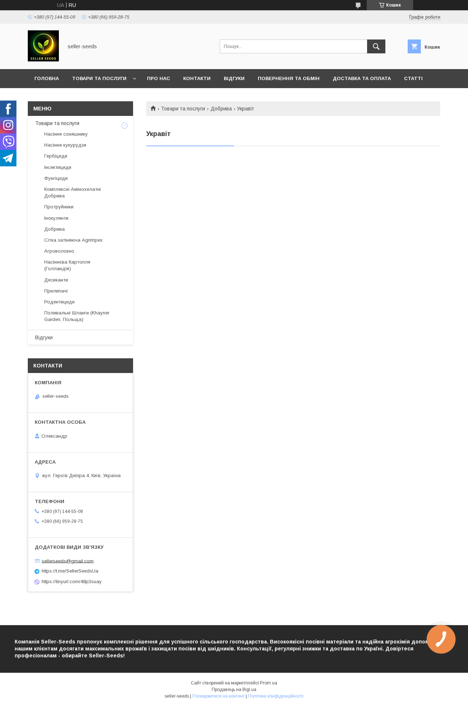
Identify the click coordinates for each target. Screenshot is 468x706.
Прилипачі (56, 291)
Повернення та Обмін (289, 78)
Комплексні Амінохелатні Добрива (72, 192)
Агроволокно (59, 251)
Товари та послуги (99, 78)
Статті (413, 78)
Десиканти (56, 280)
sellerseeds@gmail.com (68, 560)
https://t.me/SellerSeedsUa (70, 571)
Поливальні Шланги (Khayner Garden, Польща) (76, 316)
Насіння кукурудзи (65, 145)
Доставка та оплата (362, 78)
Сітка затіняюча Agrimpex (73, 240)
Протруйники (58, 206)
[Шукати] (376, 46)
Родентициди (59, 302)
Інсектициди (57, 167)
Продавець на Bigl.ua (234, 689)
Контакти (197, 78)
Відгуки (234, 78)
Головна (46, 78)
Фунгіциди (56, 178)
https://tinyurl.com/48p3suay (72, 581)
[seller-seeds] (43, 60)
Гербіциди (55, 156)
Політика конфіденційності (275, 696)
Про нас (158, 78)
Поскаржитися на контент (218, 696)
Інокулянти (56, 218)
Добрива (221, 109)
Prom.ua (268, 683)
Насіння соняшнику (66, 134)
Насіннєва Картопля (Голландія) (67, 265)
